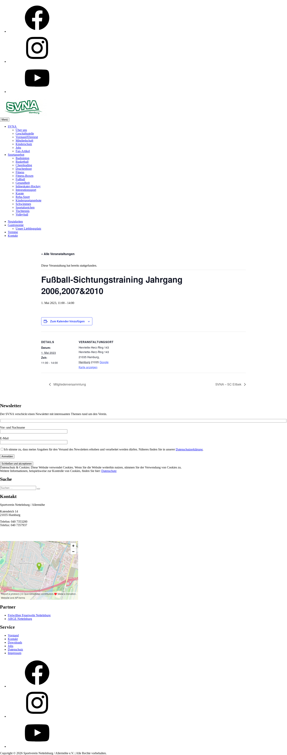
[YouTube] (37, 91)
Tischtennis (22, 211)
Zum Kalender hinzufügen (67, 321)
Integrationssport (26, 189)
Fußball (20, 179)
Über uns (21, 130)
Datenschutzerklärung (189, 449)
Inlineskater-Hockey (28, 186)
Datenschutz (109, 471)
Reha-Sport (23, 197)
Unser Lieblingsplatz (28, 228)
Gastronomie (16, 225)
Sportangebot (16, 154)
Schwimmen (23, 204)
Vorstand (13, 635)
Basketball (22, 161)
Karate (20, 193)
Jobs (18, 147)
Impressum (14, 653)
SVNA (12, 126)
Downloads (15, 642)
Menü (5, 119)
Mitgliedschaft (24, 140)
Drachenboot (24, 168)
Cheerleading (24, 165)
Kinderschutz (24, 144)
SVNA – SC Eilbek (228, 384)
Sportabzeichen (25, 207)
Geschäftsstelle (25, 133)
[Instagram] (37, 61)
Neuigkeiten (15, 221)
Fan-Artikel (23, 151)
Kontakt (13, 235)
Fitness (20, 172)
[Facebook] (37, 31)
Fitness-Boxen (24, 175)
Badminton (22, 158)
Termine (13, 232)
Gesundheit (23, 182)
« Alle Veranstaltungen (58, 254)
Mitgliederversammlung (69, 384)
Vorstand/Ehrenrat (27, 137)
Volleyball (22, 214)
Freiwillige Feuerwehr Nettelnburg (29, 615)
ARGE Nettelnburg (20, 618)
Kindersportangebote (28, 200)
